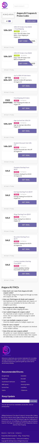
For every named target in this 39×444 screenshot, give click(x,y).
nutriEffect (24, 387)
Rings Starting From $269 (22, 214)
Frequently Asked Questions (9, 436)
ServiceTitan (5, 387)
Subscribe (33, 401)
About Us (4, 433)
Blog (19, 436)
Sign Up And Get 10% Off (22, 120)
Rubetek (23, 381)
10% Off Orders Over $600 (23, 53)
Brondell (23, 379)
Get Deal (26, 86)
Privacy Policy (25, 436)
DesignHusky (5, 376)
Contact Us (18, 433)
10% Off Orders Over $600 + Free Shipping (23, 28)
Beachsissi (5, 379)
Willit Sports (5, 384)
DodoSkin (23, 376)
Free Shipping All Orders (22, 98)
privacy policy (5, 406)
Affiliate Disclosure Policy (8, 438)
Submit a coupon (31, 21)
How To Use (11, 433)
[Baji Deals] (4, 5)
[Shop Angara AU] (8, 14)
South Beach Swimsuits (8, 381)
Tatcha (3, 390)
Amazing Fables (25, 384)
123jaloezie (24, 390)
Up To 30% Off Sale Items (22, 75)
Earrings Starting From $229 (23, 192)
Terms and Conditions (22, 438)
